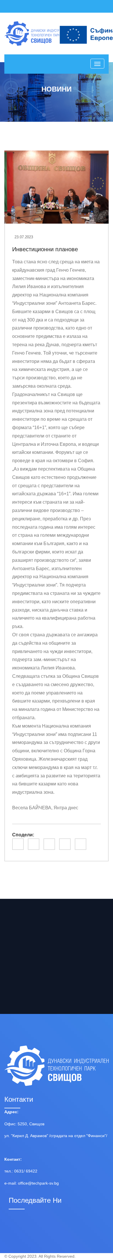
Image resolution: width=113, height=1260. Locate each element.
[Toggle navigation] (97, 63)
